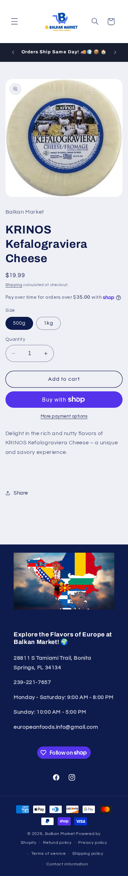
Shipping (14, 285)
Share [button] (21, 493)
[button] (14, 21)
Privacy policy (92, 843)
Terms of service (48, 853)
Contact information (67, 864)
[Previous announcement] (12, 52)
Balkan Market (60, 834)
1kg (48, 323)
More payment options (64, 416)
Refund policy (57, 843)
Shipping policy (87, 853)
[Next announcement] (115, 52)
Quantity (15, 339)
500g (19, 323)
